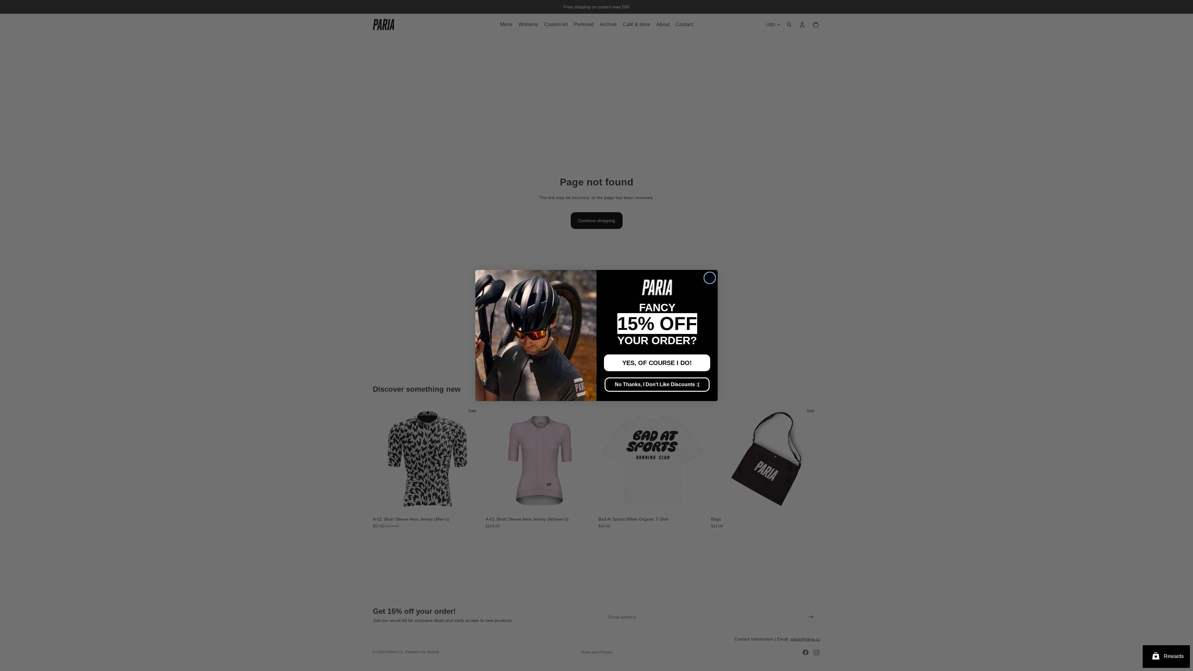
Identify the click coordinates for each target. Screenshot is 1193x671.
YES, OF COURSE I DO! (657, 362)
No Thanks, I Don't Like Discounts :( (657, 384)
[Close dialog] (709, 277)
